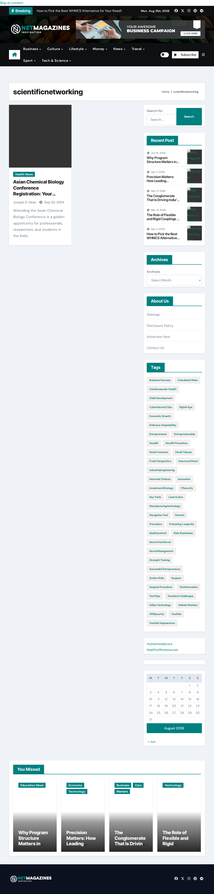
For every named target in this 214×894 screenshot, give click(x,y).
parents (179, 515)
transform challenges (180, 596)
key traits (155, 497)
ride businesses (183, 533)
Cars (138, 785)
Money (99, 49)
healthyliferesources (162, 650)
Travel (137, 49)
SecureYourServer (160, 542)
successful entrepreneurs (164, 569)
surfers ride (156, 578)
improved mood (188, 461)
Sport (28, 60)
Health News (24, 174)
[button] (203, 55)
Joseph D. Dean (25, 202)
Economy (75, 785)
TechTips (154, 596)
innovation (184, 479)
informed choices (160, 479)
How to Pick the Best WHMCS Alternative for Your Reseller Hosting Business (162, 240)
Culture (54, 49)
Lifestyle (77, 49)
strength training (159, 560)
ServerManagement (161, 551)
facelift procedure (176, 443)
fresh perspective (160, 461)
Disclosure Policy (160, 325)
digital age (185, 407)
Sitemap (153, 314)
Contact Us (155, 348)
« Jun (151, 741)
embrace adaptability (162, 425)
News (118, 49)
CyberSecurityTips (160, 407)
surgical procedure (160, 587)
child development (160, 398)
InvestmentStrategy (161, 488)
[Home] (14, 55)
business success (159, 380)
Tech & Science (55, 60)
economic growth (160, 416)
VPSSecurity (156, 614)
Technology (77, 791)
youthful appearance (162, 623)
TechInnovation (189, 587)
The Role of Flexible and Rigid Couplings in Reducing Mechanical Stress (163, 221)
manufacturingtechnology (164, 506)
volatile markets (187, 605)
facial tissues (183, 452)
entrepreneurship (184, 434)
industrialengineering (162, 470)
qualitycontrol (157, 533)
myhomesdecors (159, 644)
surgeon (176, 578)
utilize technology (160, 605)
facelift (153, 443)
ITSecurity (187, 488)
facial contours (158, 452)
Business (31, 49)
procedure (155, 524)
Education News (31, 785)
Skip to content (11, 3)
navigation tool (158, 515)
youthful (176, 614)
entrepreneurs (158, 434)
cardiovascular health (162, 389)
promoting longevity (181, 524)
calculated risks (188, 380)
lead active (175, 497)
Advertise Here (158, 337)
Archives (153, 271)
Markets (122, 791)
